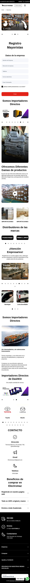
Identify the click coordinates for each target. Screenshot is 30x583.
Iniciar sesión (18, 5)
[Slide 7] (21, 243)
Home (3, 10)
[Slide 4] (13, 243)
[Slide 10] (27, 422)
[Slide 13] (12, 425)
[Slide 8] (24, 243)
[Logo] (7, 5)
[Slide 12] (9, 425)
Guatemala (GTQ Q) (8, 576)
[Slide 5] (16, 243)
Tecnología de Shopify (19, 580)
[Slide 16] (20, 425)
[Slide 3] (8, 422)
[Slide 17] (23, 425)
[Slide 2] (8, 243)
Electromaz (12, 580)
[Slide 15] (17, 425)
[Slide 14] (15, 425)
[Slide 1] (5, 243)
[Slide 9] (24, 422)
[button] (25, 5)
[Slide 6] (19, 243)
